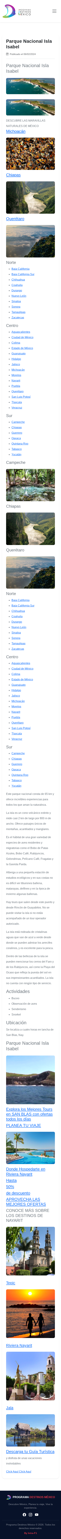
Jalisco (16, 364)
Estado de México (22, 348)
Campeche (18, 422)
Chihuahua (18, 279)
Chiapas (13, 175)
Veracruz (17, 407)
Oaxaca (16, 438)
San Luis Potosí (21, 396)
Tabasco (17, 449)
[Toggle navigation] (54, 11)
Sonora (16, 306)
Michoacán (15, 131)
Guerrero (17, 432)
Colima (16, 342)
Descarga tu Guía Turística (30, 1451)
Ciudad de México (22, 337)
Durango (17, 290)
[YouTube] (36, 1514)
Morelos (16, 375)
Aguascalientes (21, 331)
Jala (9, 1408)
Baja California (20, 268)
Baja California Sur (23, 274)
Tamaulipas (18, 312)
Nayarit (16, 380)
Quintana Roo (20, 443)
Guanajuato (19, 353)
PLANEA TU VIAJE (23, 1125)
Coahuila (17, 285)
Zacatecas (18, 317)
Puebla (16, 386)
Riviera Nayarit (19, 1345)
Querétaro (15, 218)
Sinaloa (16, 301)
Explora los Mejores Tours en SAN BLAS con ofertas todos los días (29, 1114)
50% (10, 1186)
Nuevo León (19, 295)
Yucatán (16, 454)
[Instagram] (30, 1514)
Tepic (10, 1283)
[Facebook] (24, 1514)
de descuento (18, 1193)
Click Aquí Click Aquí (18, 1471)
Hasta (11, 1180)
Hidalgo (16, 359)
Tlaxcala (17, 402)
